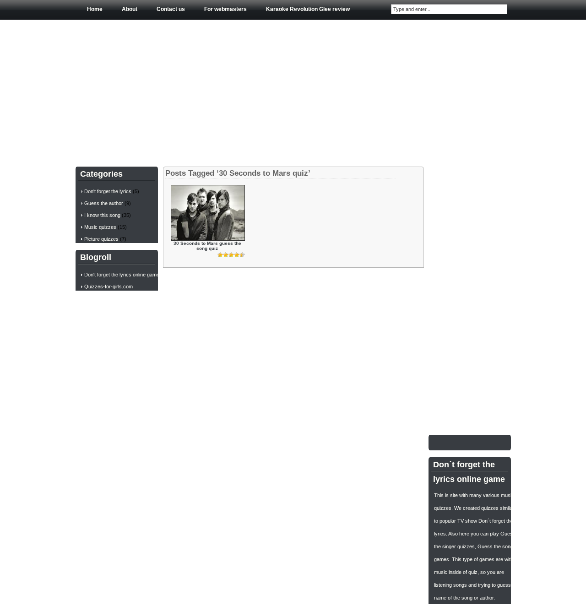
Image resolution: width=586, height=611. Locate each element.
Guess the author (103, 203)
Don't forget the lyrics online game (121, 274)
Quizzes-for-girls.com (108, 286)
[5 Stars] (242, 255)
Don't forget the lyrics (107, 191)
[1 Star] (220, 255)
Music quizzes (100, 227)
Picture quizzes (101, 239)
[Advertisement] (293, 91)
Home (95, 9)
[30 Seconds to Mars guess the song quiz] (208, 238)
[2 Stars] (225, 255)
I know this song (102, 215)
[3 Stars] (231, 255)
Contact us (171, 9)
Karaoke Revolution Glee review (308, 9)
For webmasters (225, 9)
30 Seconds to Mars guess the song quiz (207, 246)
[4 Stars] (236, 255)
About (129, 9)
